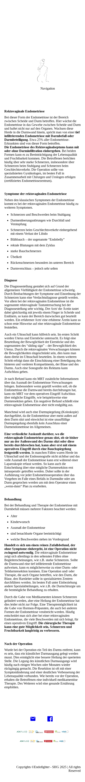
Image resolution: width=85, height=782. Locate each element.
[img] (42, 29)
